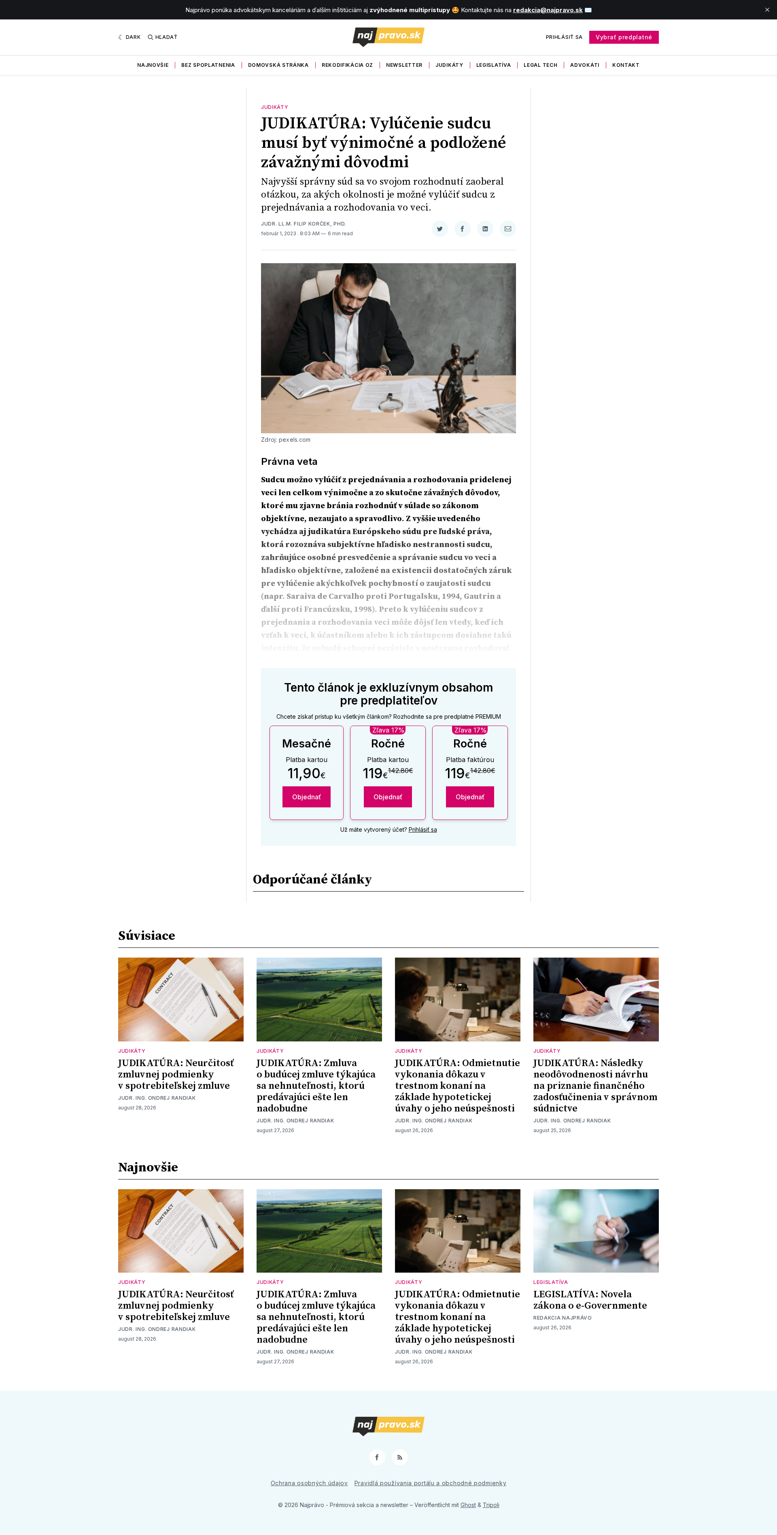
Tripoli (491, 1504)
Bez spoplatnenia (208, 65)
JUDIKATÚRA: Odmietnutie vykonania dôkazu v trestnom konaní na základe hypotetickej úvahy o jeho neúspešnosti (457, 1086)
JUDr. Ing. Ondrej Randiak (157, 1098)
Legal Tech (540, 65)
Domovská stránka (278, 65)
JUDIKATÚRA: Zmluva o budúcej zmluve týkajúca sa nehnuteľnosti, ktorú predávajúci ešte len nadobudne (316, 1086)
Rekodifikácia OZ (347, 65)
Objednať (306, 797)
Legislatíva (493, 65)
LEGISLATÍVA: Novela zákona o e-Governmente (590, 1300)
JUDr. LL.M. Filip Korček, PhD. (303, 224)
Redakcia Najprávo (562, 1318)
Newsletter (404, 65)
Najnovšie (152, 65)
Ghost (468, 1504)
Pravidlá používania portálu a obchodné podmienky (431, 1483)
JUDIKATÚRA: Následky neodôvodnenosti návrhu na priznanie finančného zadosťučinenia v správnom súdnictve (595, 1086)
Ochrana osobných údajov (309, 1483)
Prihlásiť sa (564, 37)
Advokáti (584, 65)
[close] (767, 9)
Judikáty (449, 65)
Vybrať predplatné (624, 37)
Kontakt (626, 65)
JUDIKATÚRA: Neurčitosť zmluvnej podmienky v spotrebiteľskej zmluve (176, 1074)
